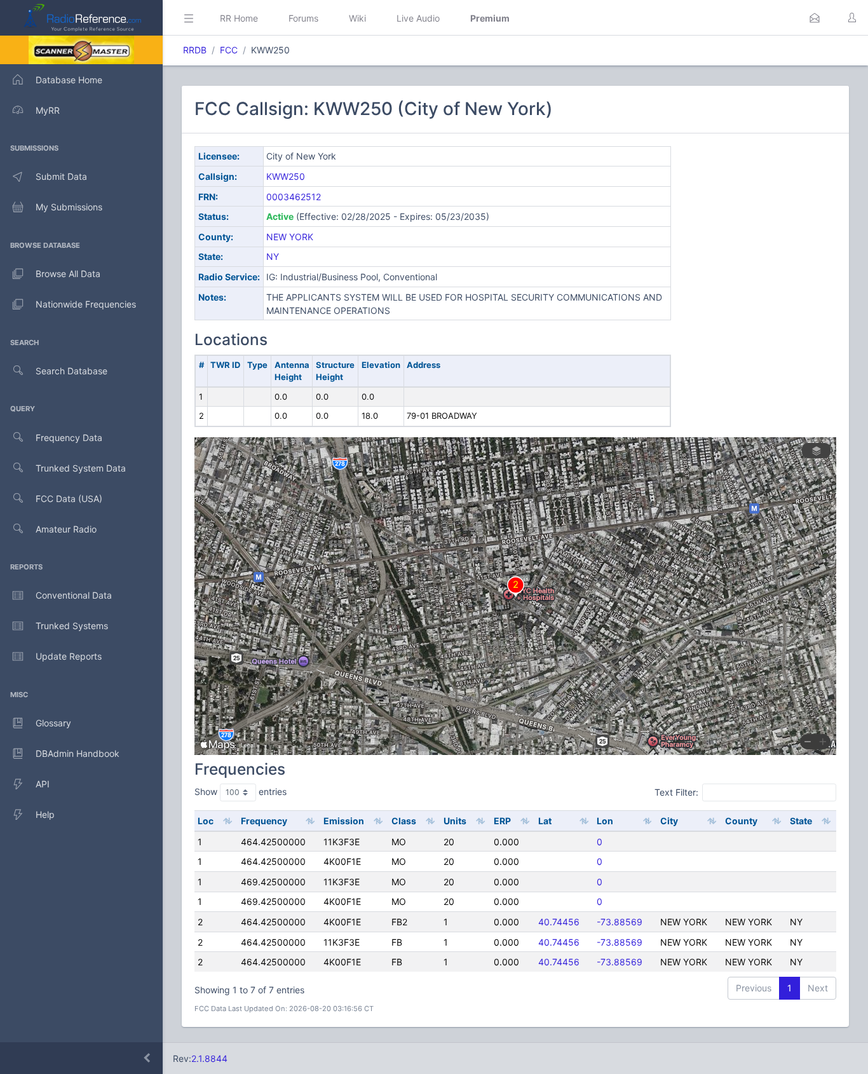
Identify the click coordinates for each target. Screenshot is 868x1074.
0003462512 (293, 196)
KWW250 (285, 176)
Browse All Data (68, 273)
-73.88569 (619, 921)
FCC (229, 49)
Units (455, 820)
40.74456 (559, 921)
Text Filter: (676, 792)
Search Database (71, 370)
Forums (303, 18)
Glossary (53, 722)
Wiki (357, 18)
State (801, 820)
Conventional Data (74, 595)
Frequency (264, 820)
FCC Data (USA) (69, 498)
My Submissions (69, 206)
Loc (206, 820)
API (43, 783)
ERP (502, 820)
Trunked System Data (81, 468)
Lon (605, 820)
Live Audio (418, 18)
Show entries (240, 791)
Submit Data (61, 176)
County (741, 820)
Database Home (69, 79)
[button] (814, 18)
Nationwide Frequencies (86, 304)
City (669, 820)
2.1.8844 (209, 1058)
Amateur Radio (66, 529)
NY (272, 256)
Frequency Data (69, 437)
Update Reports (69, 656)
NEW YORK (289, 236)
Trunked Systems (72, 625)
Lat (545, 820)
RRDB (195, 49)
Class (403, 820)
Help (45, 814)
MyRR (48, 110)
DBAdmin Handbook (77, 753)
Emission (343, 820)
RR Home (239, 18)
